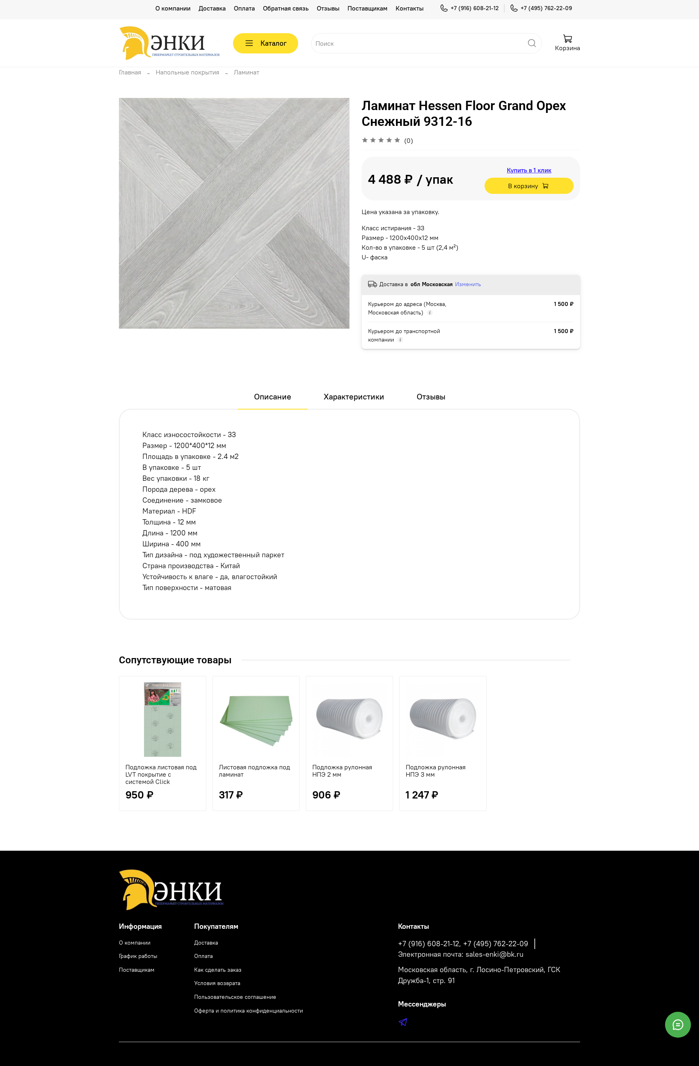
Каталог (274, 43)
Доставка (212, 8)
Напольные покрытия (187, 72)
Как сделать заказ (217, 969)
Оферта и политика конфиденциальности (248, 1010)
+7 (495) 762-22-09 (546, 8)
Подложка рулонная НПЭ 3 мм (436, 770)
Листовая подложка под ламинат (254, 770)
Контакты (410, 8)
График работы (138, 956)
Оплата (244, 8)
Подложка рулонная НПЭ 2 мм (342, 770)
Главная (130, 72)
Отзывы (328, 8)
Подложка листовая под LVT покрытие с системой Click (161, 774)
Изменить (468, 284)
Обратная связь (286, 8)
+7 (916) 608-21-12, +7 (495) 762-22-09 (463, 943)
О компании (173, 8)
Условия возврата (217, 983)
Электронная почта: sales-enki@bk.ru (460, 954)
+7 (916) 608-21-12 (475, 8)
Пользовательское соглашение (235, 996)
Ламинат (246, 72)
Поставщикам (367, 8)
